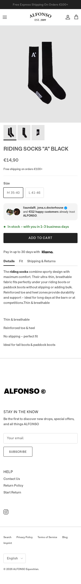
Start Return (12, 492)
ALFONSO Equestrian (25, 569)
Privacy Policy (24, 537)
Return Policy (13, 485)
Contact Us (11, 479)
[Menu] (5, 17)
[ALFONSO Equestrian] (40, 17)
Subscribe (18, 452)
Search (7, 537)
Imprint (7, 543)
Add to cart (40, 238)
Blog (65, 537)
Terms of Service (47, 537)
